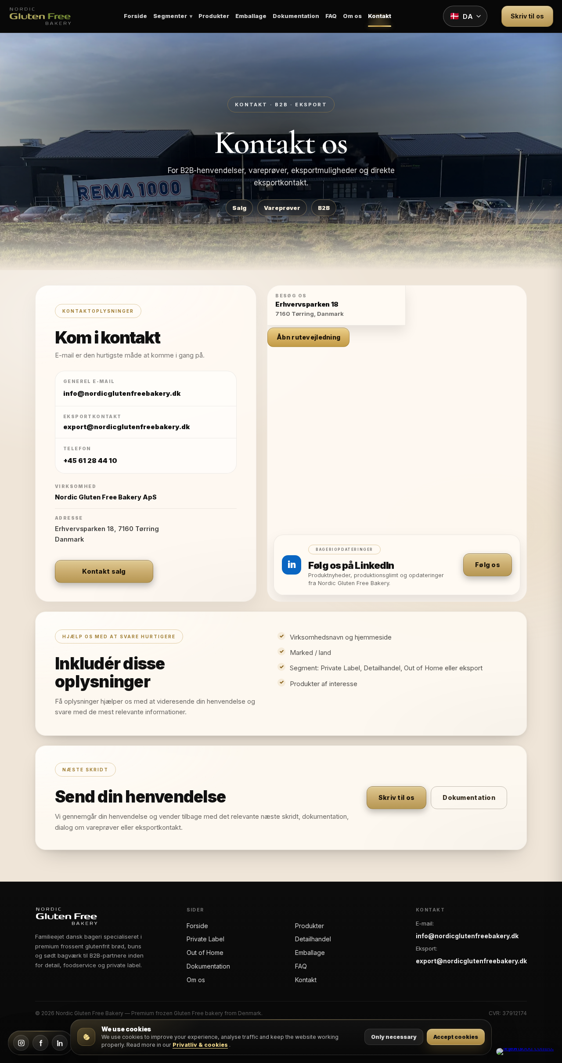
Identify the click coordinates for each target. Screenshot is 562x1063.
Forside (135, 16)
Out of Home (205, 952)
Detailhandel (313, 939)
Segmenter (170, 16)
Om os (352, 16)
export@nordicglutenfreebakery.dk (471, 961)
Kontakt (379, 16)
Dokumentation (296, 16)
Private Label (205, 939)
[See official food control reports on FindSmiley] (525, 1051)
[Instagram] (21, 1043)
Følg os (487, 564)
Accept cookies (455, 1037)
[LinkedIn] (60, 1043)
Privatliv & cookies (200, 1044)
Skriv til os (527, 16)
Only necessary (394, 1037)
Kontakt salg (104, 571)
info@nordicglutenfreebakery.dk (121, 393)
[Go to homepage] (40, 16)
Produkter (213, 16)
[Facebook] (40, 1043)
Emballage (251, 16)
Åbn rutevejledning (308, 337)
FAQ (331, 16)
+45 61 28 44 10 (90, 460)
